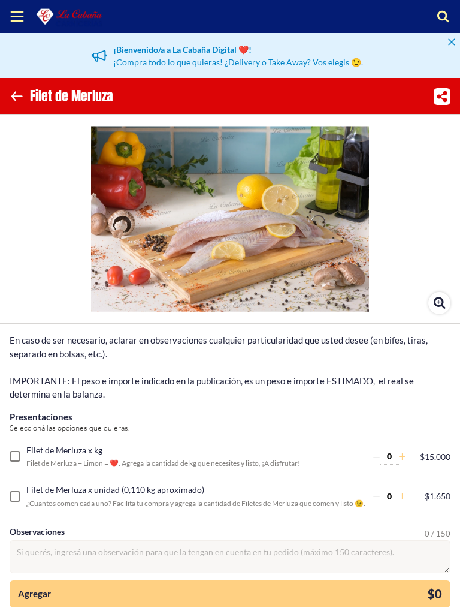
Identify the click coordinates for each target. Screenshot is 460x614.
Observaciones (37, 532)
